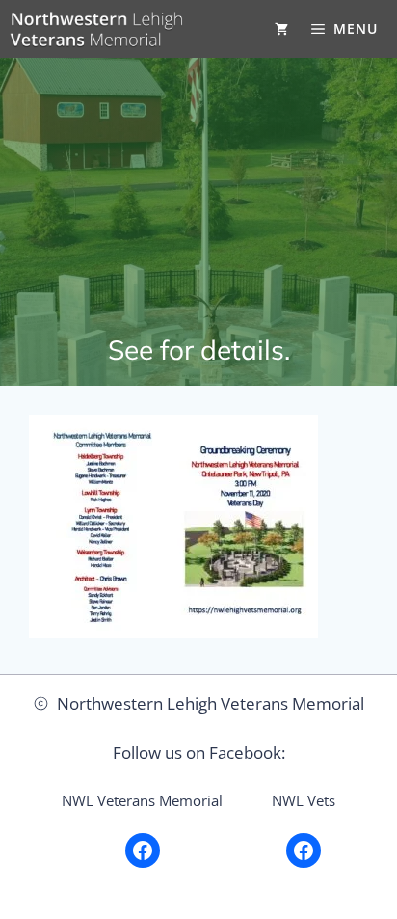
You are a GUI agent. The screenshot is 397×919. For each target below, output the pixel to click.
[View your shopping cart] (281, 29)
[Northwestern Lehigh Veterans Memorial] (96, 29)
